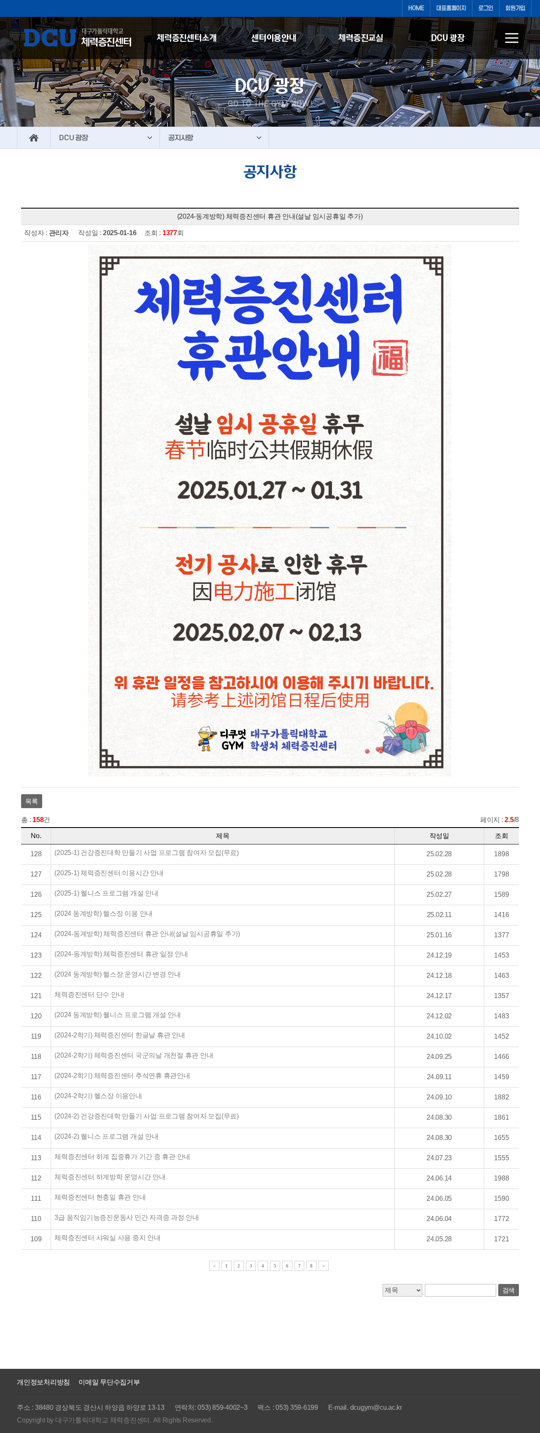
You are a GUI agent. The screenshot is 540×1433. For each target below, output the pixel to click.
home (33, 137)
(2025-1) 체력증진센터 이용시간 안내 (108, 873)
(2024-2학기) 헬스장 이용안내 (98, 1095)
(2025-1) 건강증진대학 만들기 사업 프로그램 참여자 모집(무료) (146, 852)
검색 (508, 1290)
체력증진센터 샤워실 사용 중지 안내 (107, 1237)
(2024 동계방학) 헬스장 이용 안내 (103, 913)
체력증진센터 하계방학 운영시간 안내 (109, 1177)
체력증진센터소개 (187, 38)
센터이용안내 (274, 38)
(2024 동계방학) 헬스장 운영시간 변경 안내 (117, 974)
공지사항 (180, 137)
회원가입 (515, 8)
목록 (31, 801)
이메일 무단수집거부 (109, 1382)
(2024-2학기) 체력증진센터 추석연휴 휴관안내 (122, 1075)
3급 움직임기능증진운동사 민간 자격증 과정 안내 (126, 1217)
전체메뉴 (512, 38)
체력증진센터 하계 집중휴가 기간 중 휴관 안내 (122, 1156)
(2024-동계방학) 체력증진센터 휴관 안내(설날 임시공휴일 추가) (147, 933)
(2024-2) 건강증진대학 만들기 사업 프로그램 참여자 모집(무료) (146, 1116)
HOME (416, 8)
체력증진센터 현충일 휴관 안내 (100, 1197)
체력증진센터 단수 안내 (89, 994)
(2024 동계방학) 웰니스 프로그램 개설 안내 (117, 1014)
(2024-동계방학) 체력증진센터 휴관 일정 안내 (121, 954)
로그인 (485, 8)
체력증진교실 (360, 38)
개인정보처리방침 (43, 1382)
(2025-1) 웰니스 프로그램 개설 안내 (106, 893)
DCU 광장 (448, 38)
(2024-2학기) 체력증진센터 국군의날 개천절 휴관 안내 (133, 1055)
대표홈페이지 (451, 8)
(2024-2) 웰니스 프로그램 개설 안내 (106, 1136)
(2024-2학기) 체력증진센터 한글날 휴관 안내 (119, 1035)
